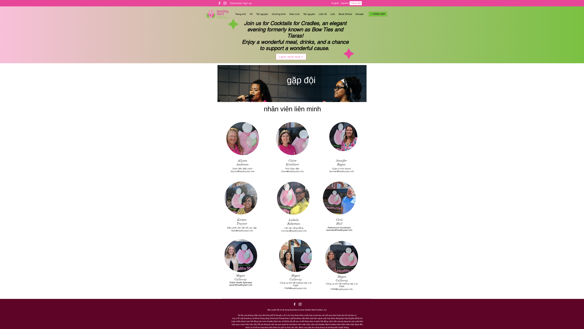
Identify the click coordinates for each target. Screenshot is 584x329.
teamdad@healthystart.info (339, 230)
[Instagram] (225, 3)
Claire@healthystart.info (292, 171)
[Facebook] (219, 3)
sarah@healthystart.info (240, 285)
